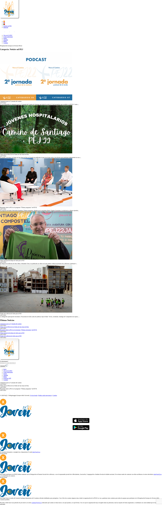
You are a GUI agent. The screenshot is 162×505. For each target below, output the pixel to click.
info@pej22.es (36, 452)
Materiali (5, 27)
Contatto (5, 43)
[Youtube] (17, 31)
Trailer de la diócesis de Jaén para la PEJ (11, 336)
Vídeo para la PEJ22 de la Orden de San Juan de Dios (14, 327)
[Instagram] (12, 31)
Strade (5, 38)
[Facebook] (2, 31)
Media (5, 41)
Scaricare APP (7, 378)
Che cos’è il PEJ (7, 35)
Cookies (55, 395)
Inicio (4, 369)
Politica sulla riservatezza (45, 395)
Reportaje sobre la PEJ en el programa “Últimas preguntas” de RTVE (18, 330)
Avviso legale (33, 395)
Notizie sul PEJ (7, 26)
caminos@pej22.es (37, 502)
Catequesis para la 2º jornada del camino (11, 324)
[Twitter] (7, 31)
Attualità (5, 40)
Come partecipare (8, 37)
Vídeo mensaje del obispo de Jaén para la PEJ (12, 333)
